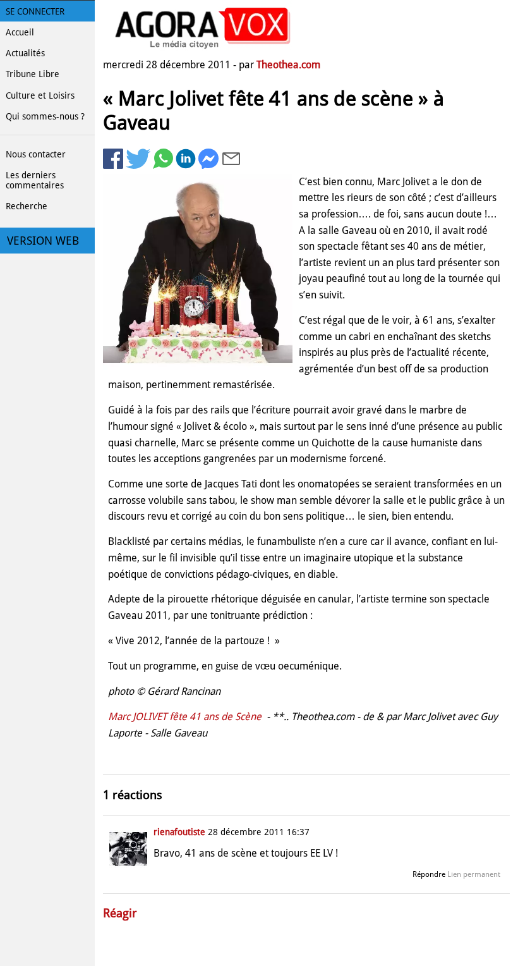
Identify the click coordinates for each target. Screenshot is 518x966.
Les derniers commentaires (35, 180)
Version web (43, 241)
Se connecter (35, 11)
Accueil (20, 32)
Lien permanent (473, 874)
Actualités (25, 53)
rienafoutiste (179, 832)
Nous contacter (36, 154)
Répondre (429, 874)
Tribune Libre (32, 74)
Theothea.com (288, 65)
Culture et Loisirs (40, 95)
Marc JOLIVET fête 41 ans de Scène (186, 717)
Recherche (26, 206)
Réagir (120, 913)
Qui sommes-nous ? (45, 116)
